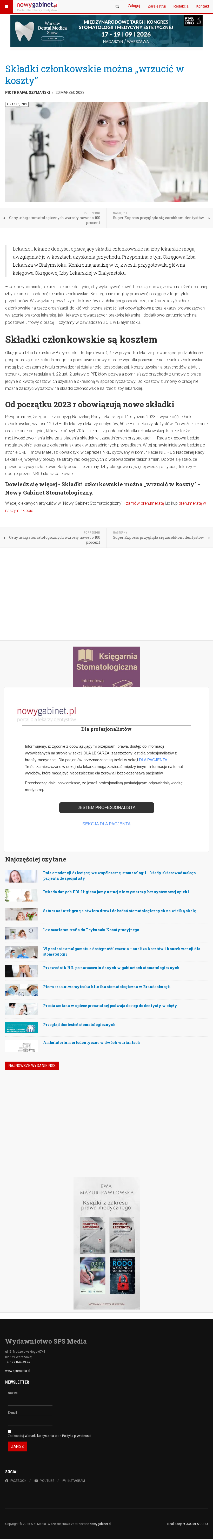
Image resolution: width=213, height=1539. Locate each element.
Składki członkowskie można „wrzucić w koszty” (94, 74)
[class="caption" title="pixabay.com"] (21, 879)
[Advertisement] (106, 594)
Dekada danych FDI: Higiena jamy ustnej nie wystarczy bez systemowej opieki (116, 891)
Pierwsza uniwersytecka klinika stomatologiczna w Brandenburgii (107, 986)
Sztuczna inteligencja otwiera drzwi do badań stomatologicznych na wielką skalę (119, 910)
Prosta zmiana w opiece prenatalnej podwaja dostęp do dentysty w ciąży (110, 1005)
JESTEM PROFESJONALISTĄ (107, 807)
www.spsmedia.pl (17, 1371)
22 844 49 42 (21, 1362)
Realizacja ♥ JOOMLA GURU (187, 1524)
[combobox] (117, 6)
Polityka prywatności (76, 1436)
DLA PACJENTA (153, 760)
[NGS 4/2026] (43, 1105)
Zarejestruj (157, 6)
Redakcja (181, 6)
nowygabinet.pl (100, 1524)
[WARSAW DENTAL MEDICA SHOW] (106, 31)
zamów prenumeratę (145, 503)
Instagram (76, 1481)
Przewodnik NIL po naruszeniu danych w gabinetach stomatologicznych (111, 967)
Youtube (47, 1481)
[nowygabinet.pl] (37, 6)
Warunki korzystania (40, 1436)
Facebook (18, 1481)
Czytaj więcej (180, 1143)
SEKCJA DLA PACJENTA (106, 824)
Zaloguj (134, 6)
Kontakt (202, 6)
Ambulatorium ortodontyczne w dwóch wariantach (91, 1042)
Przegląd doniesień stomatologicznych (79, 1024)
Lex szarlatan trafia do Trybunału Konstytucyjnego (91, 929)
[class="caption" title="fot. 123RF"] (21, 900)
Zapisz (17, 1446)
